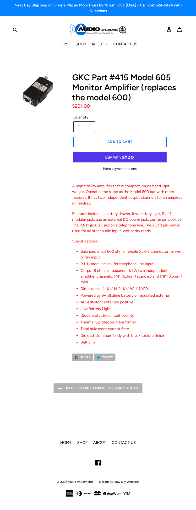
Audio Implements (80, 481)
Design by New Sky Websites (119, 481)
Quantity (80, 117)
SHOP (81, 44)
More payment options (120, 169)
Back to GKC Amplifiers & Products (101, 388)
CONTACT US (125, 44)
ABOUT (98, 44)
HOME (64, 44)
